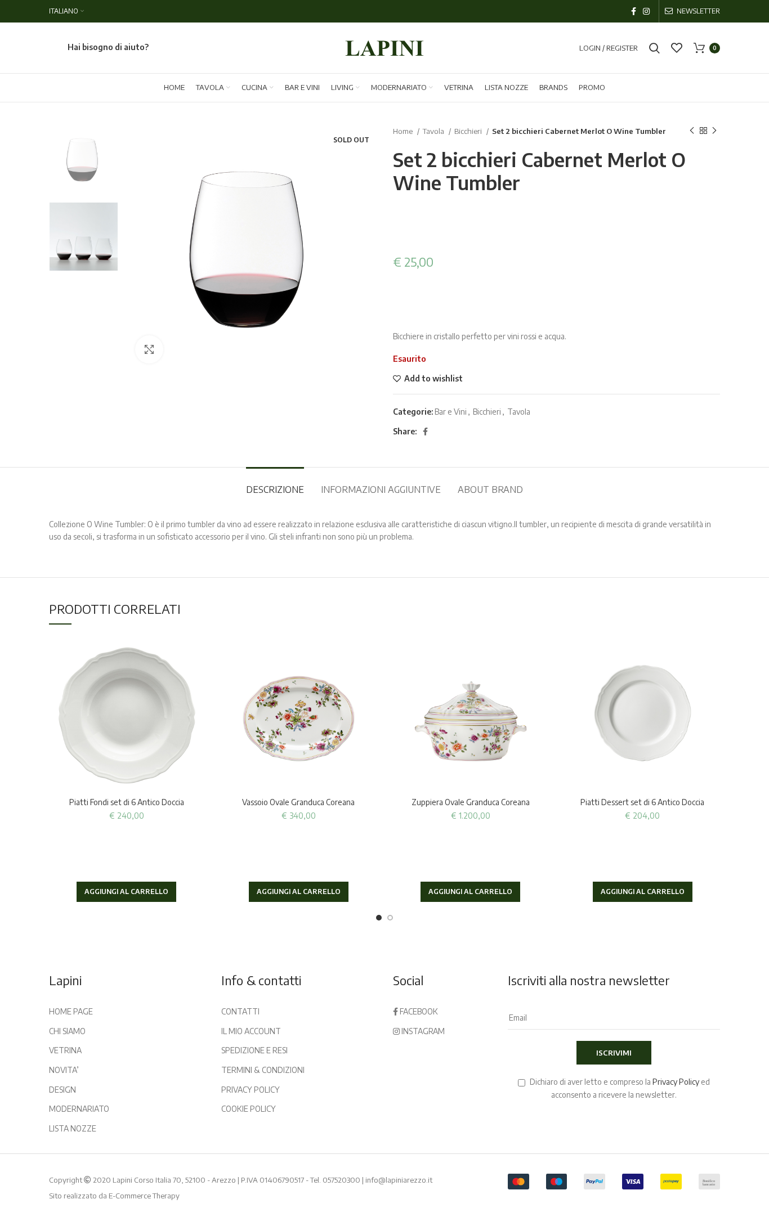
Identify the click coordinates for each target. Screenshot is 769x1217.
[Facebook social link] (634, 11)
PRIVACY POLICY (250, 1089)
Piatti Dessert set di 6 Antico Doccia (642, 802)
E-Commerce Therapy (144, 1195)
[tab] (275, 484)
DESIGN (62, 1089)
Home (403, 131)
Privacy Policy (675, 1081)
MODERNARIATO (79, 1108)
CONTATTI (240, 1011)
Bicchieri (469, 131)
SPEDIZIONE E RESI (254, 1050)
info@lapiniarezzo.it (398, 1179)
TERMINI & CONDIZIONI (263, 1070)
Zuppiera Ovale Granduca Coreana (471, 802)
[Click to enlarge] (149, 349)
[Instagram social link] (646, 11)
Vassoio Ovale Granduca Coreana (298, 802)
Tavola (434, 131)
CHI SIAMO (67, 1031)
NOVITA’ (64, 1070)
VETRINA (65, 1050)
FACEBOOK (418, 1011)
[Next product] (714, 131)
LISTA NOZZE (72, 1128)
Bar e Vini (451, 411)
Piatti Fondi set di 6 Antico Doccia (126, 802)
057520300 (341, 1179)
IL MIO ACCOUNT (251, 1031)
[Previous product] (692, 131)
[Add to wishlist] (196, 654)
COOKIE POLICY (248, 1108)
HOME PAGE (71, 1011)
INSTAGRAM (422, 1031)
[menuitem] (66, 11)
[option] (83, 159)
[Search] (654, 48)
